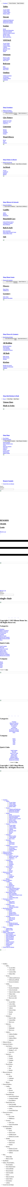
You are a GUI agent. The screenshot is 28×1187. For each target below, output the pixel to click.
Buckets (11, 870)
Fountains (11, 864)
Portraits (11, 877)
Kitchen (6, 362)
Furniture (5, 799)
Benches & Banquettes (14, 815)
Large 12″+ (11, 858)
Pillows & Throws (7, 852)
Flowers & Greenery (8, 899)
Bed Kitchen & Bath (8, 908)
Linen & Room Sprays (14, 888)
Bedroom (6, 64)
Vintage (8, 824)
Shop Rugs (6, 435)
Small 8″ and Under (13, 856)
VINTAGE (7, 40)
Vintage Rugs (8, 402)
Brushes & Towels (13, 923)
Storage (6, 17)
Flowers (6, 286)
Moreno (11, 884)
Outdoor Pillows (13, 849)
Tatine (10, 882)
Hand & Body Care (10, 892)
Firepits (10, 865)
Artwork (8, 873)
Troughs (11, 862)
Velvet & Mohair (10, 936)
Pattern (7, 940)
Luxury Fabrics (9, 943)
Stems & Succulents (13, 907)
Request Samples (8, 481)
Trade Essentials (10, 939)
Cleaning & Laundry (14, 889)
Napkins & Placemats (14, 924)
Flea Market (6, 931)
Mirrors (7, 878)
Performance (9, 944)
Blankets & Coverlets (14, 915)
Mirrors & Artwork (7, 872)
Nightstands (12, 842)
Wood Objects (8, 137)
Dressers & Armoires (14, 811)
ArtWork (6, 167)
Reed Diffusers (12, 890)
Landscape (11, 876)
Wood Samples (9, 933)
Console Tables (12, 805)
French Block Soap (13, 897)
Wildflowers (12, 903)
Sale (4, 237)
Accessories (12, 848)
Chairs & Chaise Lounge (15, 818)
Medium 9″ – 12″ (13, 857)
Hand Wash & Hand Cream (15, 895)
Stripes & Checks (10, 941)
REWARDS (4, 520)
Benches (11, 832)
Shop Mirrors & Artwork (11, 202)
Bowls (10, 868)
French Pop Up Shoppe (8, 947)
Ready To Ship (12, 836)
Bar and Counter (13, 821)
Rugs (4, 927)
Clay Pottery (8, 118)
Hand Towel (12, 919)
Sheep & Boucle (10, 937)
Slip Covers (11, 838)
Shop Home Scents (8, 277)
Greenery (6, 294)
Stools (10, 814)
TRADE (3, 524)
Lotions (11, 896)
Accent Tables (12, 802)
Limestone (7, 127)
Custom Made (12, 837)
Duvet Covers (12, 912)
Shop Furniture (8, 107)
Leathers (8, 945)
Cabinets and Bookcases (14, 809)
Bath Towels (12, 917)
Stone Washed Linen (11, 935)
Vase (10, 869)
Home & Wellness (7, 880)
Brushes (11, 920)
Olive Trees (11, 905)
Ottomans (7, 55)
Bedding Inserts (12, 913)
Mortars (11, 861)
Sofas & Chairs (12, 830)
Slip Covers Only (13, 822)
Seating (6, 26)
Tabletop (11, 925)
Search (1, 486)
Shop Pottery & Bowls (10, 159)
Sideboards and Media (14, 810)
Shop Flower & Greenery (10, 334)
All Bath (6, 353)
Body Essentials (13, 893)
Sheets (10, 911)
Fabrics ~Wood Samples (8, 932)
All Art (10, 874)
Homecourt (11, 885)
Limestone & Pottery (8, 853)
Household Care (9, 219)
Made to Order (9, 406)
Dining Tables (12, 806)
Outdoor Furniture (13, 846)
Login (2, 527)
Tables (5, 7)
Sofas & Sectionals (13, 817)
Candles (6, 210)
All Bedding (7, 343)
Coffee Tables (12, 803)
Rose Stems (11, 901)
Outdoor (6, 73)
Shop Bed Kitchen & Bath (11, 396)
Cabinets (11, 829)
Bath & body (8, 228)
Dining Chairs (12, 820)
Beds (10, 841)
